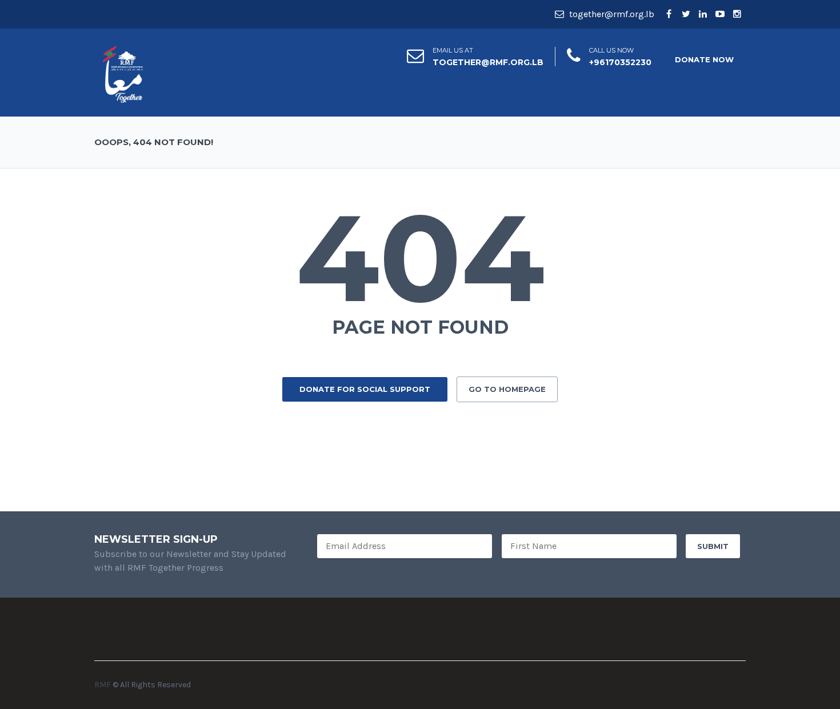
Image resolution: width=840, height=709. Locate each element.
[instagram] (737, 14)
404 (420, 257)
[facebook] (668, 14)
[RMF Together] (122, 73)
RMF (102, 685)
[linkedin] (702, 14)
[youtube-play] (720, 14)
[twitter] (685, 14)
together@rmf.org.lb (610, 14)
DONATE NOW (704, 59)
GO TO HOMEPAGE (507, 389)
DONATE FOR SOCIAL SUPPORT (364, 389)
